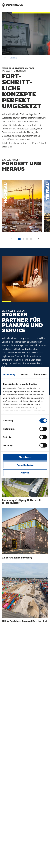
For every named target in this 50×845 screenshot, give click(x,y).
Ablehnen (25, 473)
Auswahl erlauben (25, 465)
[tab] (19, 239)
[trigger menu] (46, 5)
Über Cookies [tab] (40, 374)
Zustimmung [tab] (9, 374)
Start (4, 58)
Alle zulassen (25, 457)
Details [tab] (24, 374)
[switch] (43, 429)
